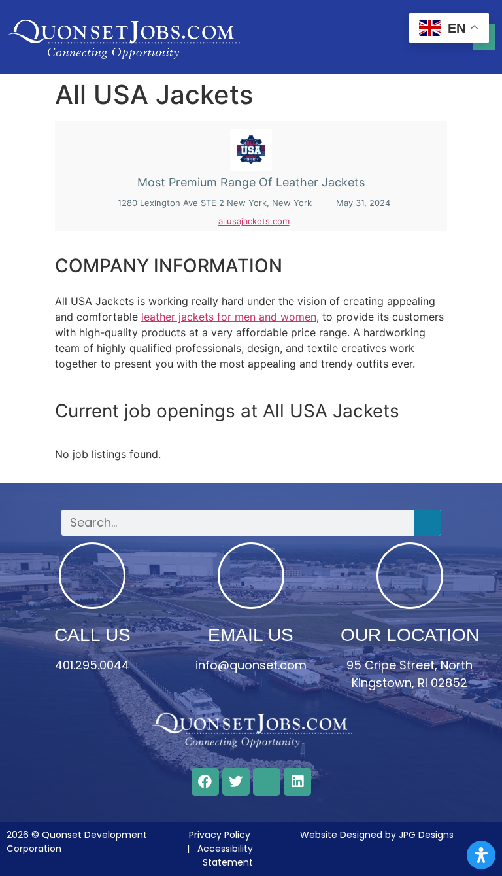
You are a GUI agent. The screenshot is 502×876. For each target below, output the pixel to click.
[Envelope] (266, 782)
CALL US (92, 635)
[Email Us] (251, 575)
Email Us (250, 635)
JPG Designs (426, 834)
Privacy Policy (219, 834)
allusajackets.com (254, 221)
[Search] (427, 523)
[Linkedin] (297, 782)
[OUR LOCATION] (409, 575)
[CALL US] (92, 575)
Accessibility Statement (225, 855)
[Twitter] (236, 782)
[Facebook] (205, 782)
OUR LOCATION (410, 635)
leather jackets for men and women (228, 316)
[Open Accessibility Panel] (481, 855)
